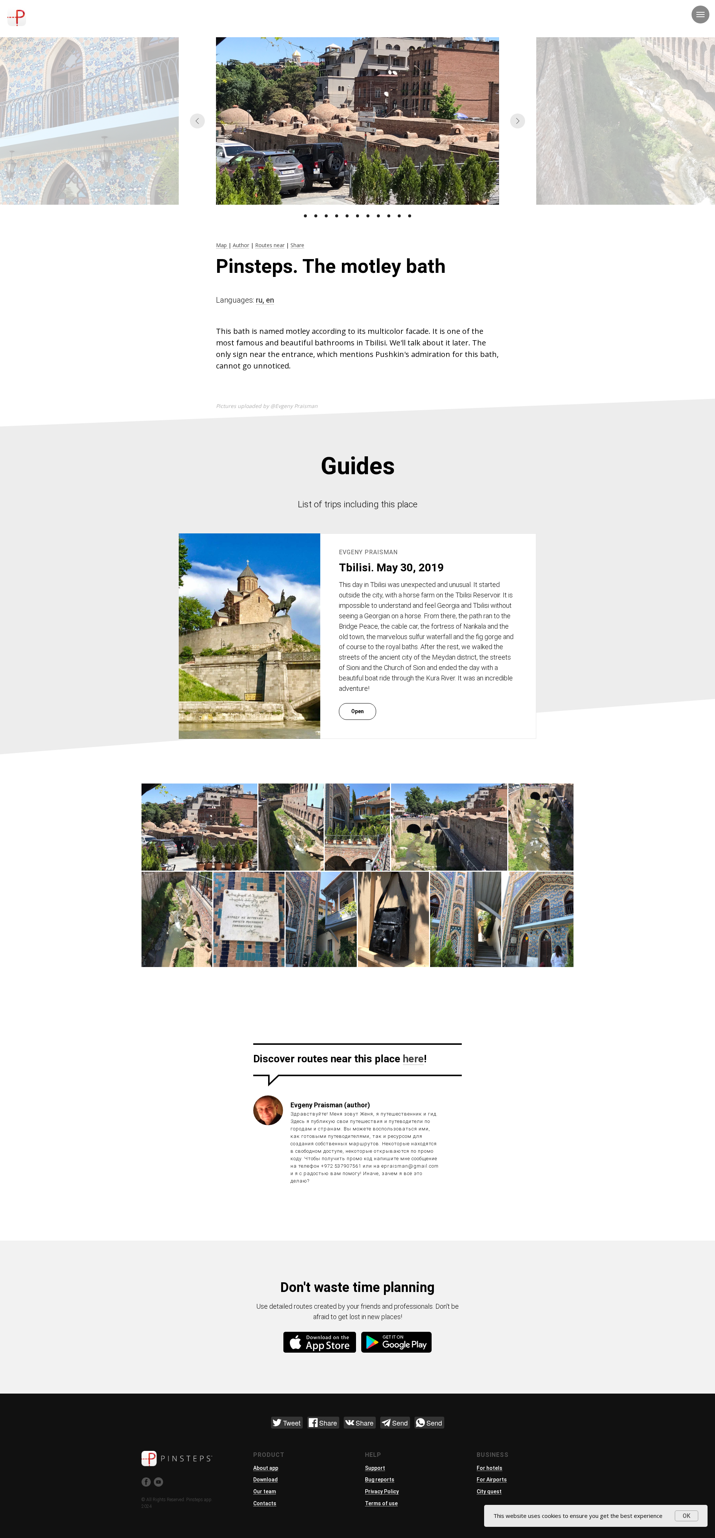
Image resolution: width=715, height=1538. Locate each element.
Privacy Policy (382, 1491)
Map (222, 245)
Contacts (264, 1503)
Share (297, 245)
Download (265, 1480)
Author (241, 245)
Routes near (270, 245)
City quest (489, 1491)
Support (375, 1468)
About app (265, 1468)
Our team (264, 1491)
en (270, 300)
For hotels (489, 1468)
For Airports (492, 1480)
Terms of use (381, 1503)
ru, (261, 300)
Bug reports (379, 1480)
